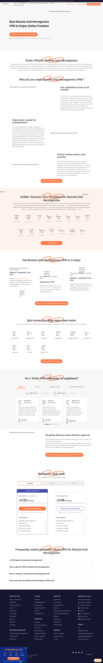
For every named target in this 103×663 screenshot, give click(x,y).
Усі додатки (12, 624)
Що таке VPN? (33, 3)
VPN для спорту (13, 636)
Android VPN (12, 602)
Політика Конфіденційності (85, 636)
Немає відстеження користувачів (62, 610)
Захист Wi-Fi (37, 627)
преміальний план (20, 278)
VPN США (37, 599)
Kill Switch (37, 622)
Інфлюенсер (57, 619)
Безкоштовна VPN (19, 5)
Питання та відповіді (59, 633)
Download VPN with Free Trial (51, 181)
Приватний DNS (38, 630)
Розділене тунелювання (40, 625)
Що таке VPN (57, 599)
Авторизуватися (80, 4)
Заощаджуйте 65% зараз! (13, 658)
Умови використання (83, 639)
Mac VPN (11, 608)
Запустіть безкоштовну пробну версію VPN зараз (51, 303)
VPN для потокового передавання (18, 633)
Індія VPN (36, 610)
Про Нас (56, 639)
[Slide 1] (46, 424)
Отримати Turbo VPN (93, 4)
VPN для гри (12, 639)
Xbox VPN (12, 619)
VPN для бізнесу (58, 624)
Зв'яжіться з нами (58, 636)
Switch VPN (12, 622)
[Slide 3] (54, 424)
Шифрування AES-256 (40, 633)
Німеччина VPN (38, 605)
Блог (79, 627)
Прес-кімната (57, 622)
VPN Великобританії (39, 602)
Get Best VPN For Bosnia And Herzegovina (23, 34)
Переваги (56, 608)
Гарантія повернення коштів (61, 613)
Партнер (56, 616)
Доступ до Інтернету (39, 636)
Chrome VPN (12, 613)
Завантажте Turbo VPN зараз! (51, 361)
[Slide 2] (51, 424)
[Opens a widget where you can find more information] (98, 660)
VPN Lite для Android (14, 605)
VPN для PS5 (12, 616)
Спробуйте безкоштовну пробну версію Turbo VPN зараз (64, 454)
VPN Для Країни (38, 639)
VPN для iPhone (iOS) (15, 599)
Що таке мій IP (57, 602)
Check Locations (51, 243)
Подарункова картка (83, 630)
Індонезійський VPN (39, 608)
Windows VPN (13, 610)
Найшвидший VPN (58, 605)
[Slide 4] (57, 424)
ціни (15, 3)
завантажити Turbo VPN (47, 287)
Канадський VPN (38, 613)
